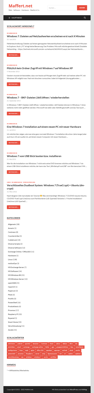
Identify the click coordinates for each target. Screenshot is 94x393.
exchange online (37, 347)
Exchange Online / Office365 (19, 251)
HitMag (84, 389)
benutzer (36, 344)
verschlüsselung (13, 357)
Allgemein (12, 224)
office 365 (40, 350)
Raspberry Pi (13, 314)
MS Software (13, 271)
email (19, 347)
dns (76, 344)
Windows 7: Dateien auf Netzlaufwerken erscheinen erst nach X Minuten (46, 36)
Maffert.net (20, 6)
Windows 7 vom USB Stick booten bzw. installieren (34, 156)
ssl (65, 354)
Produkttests (13, 306)
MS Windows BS (12, 33)
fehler (47, 347)
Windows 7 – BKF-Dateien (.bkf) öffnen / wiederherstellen (38, 97)
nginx (32, 350)
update (70, 354)
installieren (79, 347)
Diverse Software (15, 248)
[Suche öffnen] (85, 17)
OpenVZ (11, 287)
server (37, 354)
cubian (58, 344)
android (19, 344)
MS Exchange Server (16, 267)
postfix (78, 350)
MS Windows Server (16, 279)
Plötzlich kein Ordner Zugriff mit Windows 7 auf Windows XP (40, 68)
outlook (64, 350)
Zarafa (10, 330)
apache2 (27, 344)
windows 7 (37, 357)
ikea (71, 347)
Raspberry (29, 354)
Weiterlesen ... (13, 54)
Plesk (10, 295)
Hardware (12, 255)
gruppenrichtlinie (62, 347)
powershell (11, 354)
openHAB (12, 283)
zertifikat (53, 357)
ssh (60, 354)
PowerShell (12, 302)
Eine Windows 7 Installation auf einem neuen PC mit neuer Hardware (44, 126)
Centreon (12, 232)
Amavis (11, 228)
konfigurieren (12, 350)
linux (21, 350)
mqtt (26, 350)
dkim (71, 344)
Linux (9, 182)
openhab (49, 350)
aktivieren (11, 344)
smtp (43, 354)
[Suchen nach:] (67, 7)
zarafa (46, 357)
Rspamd (11, 318)
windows (29, 357)
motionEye (12, 263)
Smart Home (13, 322)
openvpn (57, 350)
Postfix (11, 298)
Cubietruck (12, 240)
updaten (78, 354)
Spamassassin (52, 354)
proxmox (21, 354)
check (51, 344)
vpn (22, 357)
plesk (71, 350)
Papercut (11, 291)
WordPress (74, 389)
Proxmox (11, 310)
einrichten (11, 347)
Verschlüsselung (29, 182)
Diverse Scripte (14, 244)
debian (65, 344)
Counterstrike (13, 236)
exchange (26, 347)
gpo (53, 347)
